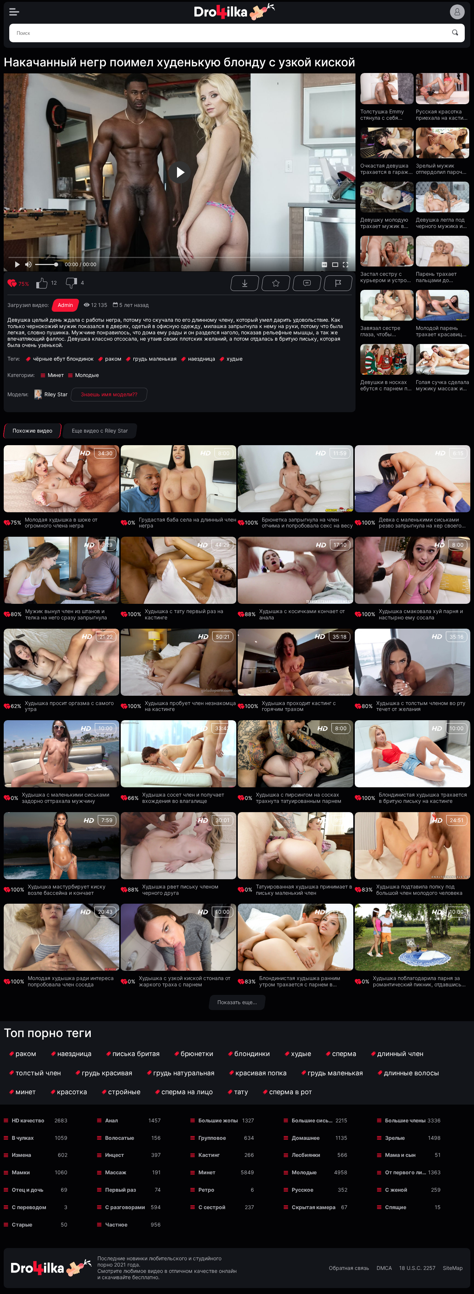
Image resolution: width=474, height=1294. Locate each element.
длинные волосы (411, 1073)
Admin (65, 305)
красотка (72, 1092)
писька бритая (136, 1054)
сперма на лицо (187, 1092)
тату (241, 1092)
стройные (124, 1092)
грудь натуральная (183, 1073)
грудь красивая (107, 1073)
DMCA (384, 1268)
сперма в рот (290, 1092)
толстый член (38, 1073)
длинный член (400, 1054)
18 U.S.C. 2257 (417, 1268)
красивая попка (261, 1073)
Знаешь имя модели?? (109, 394)
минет (26, 1092)
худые (301, 1054)
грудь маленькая (335, 1073)
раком (26, 1054)
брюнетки (197, 1054)
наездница (74, 1054)
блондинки (252, 1054)
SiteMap (453, 1268)
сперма (344, 1054)
